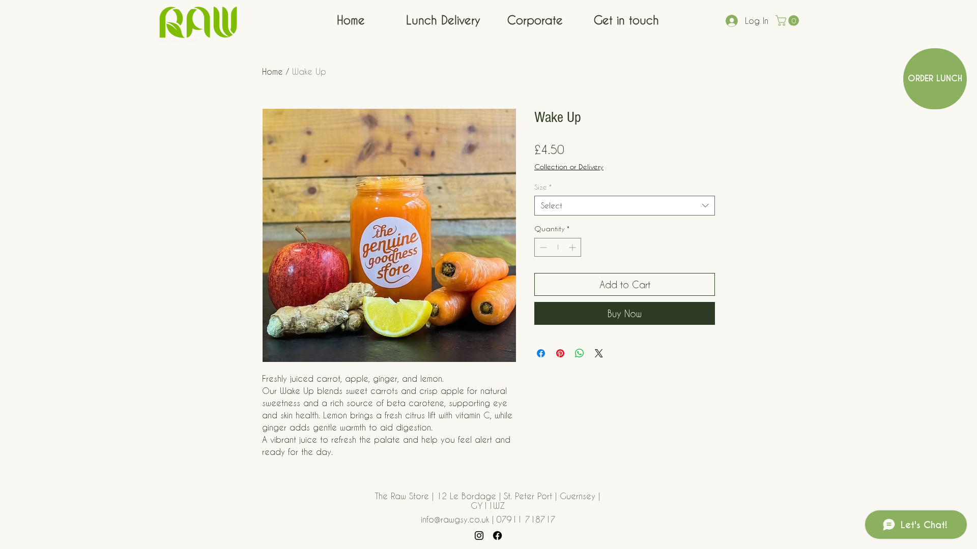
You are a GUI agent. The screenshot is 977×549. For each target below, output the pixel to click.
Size (543, 186)
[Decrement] (542, 247)
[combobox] (624, 206)
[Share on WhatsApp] (579, 353)
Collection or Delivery (569, 166)
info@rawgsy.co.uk (455, 519)
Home (272, 71)
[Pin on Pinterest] (560, 353)
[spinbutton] (558, 247)
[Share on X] (599, 353)
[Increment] (573, 247)
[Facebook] (497, 535)
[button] (788, 20)
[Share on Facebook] (541, 353)
